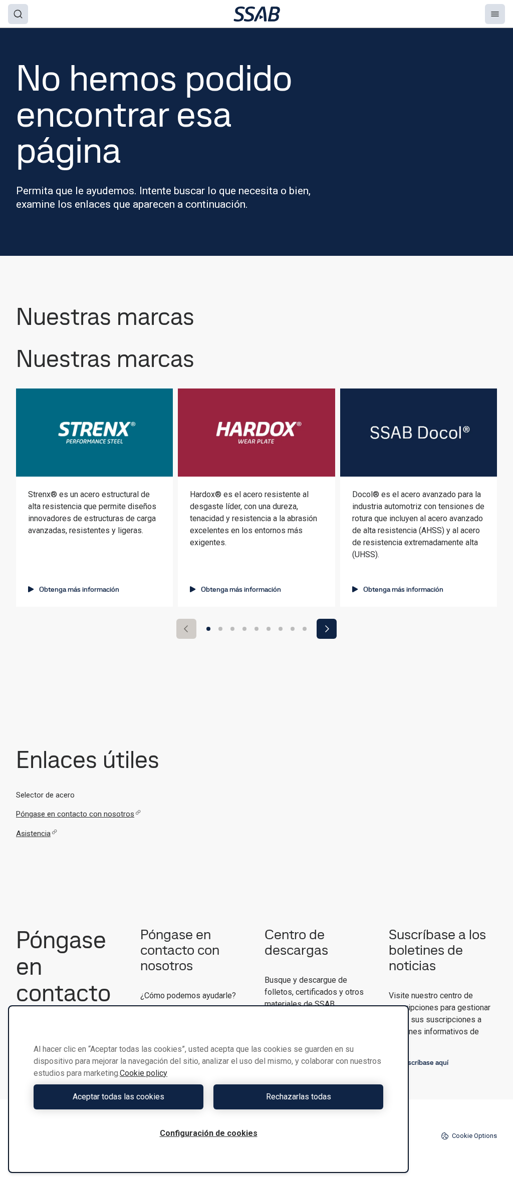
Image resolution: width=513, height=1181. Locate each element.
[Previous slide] (186, 629)
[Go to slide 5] (256, 629)
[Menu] (495, 14)
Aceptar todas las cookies (118, 1096)
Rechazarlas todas (298, 1096)
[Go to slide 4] (244, 629)
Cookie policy (143, 1073)
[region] (208, 1089)
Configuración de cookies (209, 1133)
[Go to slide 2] (220, 629)
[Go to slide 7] (281, 629)
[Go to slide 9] (305, 629)
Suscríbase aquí (424, 1062)
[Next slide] (327, 629)
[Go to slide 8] (293, 629)
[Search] (18, 14)
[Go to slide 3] (232, 629)
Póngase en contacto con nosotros (75, 814)
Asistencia (33, 833)
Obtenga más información (79, 589)
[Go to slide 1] (208, 629)
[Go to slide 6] (269, 629)
